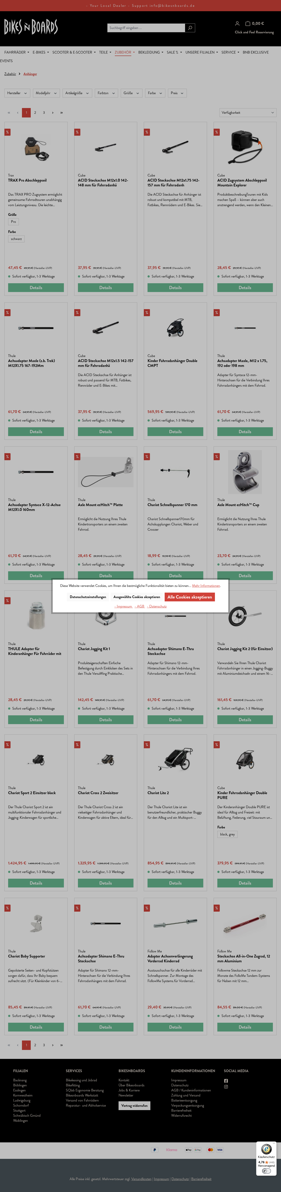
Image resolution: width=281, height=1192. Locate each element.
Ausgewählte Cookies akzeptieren (136, 596)
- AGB (140, 606)
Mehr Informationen (206, 585)
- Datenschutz (157, 606)
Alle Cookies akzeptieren (190, 597)
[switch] (266, 1171)
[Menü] (274, 1144)
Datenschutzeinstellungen (88, 596)
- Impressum (123, 606)
